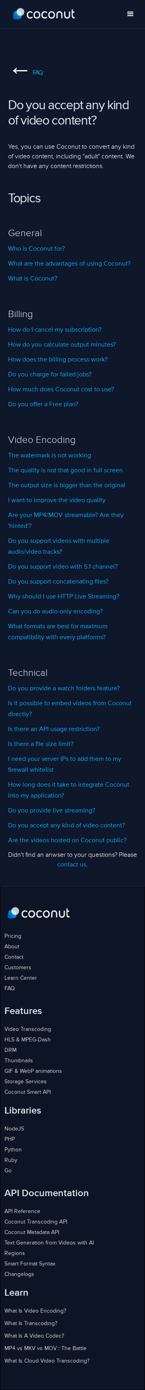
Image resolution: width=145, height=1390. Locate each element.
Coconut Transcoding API (35, 1222)
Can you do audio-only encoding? (55, 612)
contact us (71, 865)
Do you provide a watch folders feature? (64, 689)
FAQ (25, 73)
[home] (44, 14)
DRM (10, 1050)
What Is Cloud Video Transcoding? (46, 1361)
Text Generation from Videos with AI (49, 1243)
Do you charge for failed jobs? (49, 375)
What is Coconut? (32, 279)
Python (13, 1150)
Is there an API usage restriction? (53, 729)
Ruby (10, 1160)
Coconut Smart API (27, 1092)
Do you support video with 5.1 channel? (63, 567)
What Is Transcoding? (30, 1323)
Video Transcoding (27, 1029)
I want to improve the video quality (57, 500)
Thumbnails (18, 1061)
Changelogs (19, 1274)
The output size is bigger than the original (66, 485)
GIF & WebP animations (33, 1071)
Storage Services (25, 1082)
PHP (9, 1139)
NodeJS (14, 1129)
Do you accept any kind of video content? (66, 826)
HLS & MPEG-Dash (27, 1040)
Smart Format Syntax (30, 1264)
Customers (17, 967)
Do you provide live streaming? (51, 811)
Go (8, 1171)
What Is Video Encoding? (35, 1311)
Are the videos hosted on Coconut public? (67, 840)
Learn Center (20, 978)
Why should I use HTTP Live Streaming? (63, 597)
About (11, 947)
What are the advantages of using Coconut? (69, 264)
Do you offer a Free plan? (43, 404)
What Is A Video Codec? (34, 1336)
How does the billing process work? (58, 360)
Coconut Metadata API (31, 1232)
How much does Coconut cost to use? (61, 389)
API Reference (22, 1211)
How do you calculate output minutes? (62, 345)
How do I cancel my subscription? (55, 330)
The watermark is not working (49, 456)
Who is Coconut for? (36, 249)
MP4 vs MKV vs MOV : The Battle (45, 1348)
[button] (130, 14)
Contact (13, 957)
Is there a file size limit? (40, 744)
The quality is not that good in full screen (65, 470)
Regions (14, 1253)
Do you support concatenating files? (58, 582)
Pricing (12, 936)
